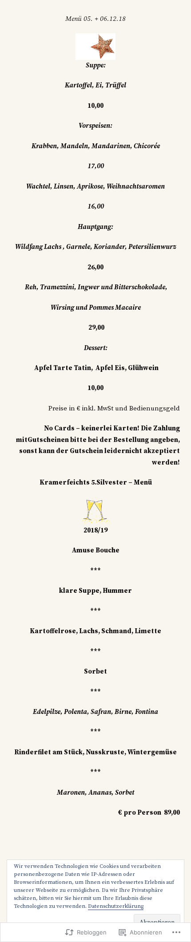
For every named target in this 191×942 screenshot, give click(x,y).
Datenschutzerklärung (115, 906)
